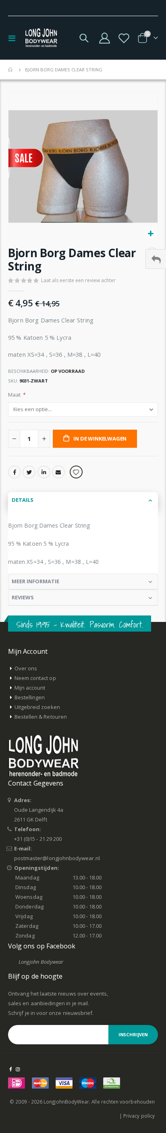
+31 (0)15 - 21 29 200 (38, 838)
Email (58, 472)
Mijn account (30, 687)
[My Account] (105, 38)
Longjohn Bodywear (41, 961)
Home (11, 70)
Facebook (14, 472)
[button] (150, 234)
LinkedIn (43, 472)
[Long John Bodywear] (41, 38)
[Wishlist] (123, 38)
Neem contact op (35, 678)
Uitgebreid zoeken (37, 707)
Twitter (29, 472)
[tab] (83, 500)
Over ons (26, 668)
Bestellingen (30, 697)
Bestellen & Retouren (41, 716)
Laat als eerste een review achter (78, 280)
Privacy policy (139, 1115)
